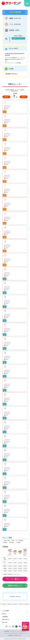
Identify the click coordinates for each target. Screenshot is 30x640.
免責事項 (10, 635)
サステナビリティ (15, 631)
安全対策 (23, 631)
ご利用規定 (5, 616)
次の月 (23, 96)
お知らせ (4, 613)
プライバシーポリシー (19, 633)
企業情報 (6, 631)
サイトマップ (8, 633)
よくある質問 (5, 610)
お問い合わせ (5, 619)
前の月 (6, 96)
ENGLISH (4, 622)
